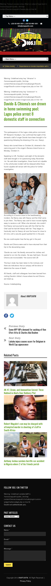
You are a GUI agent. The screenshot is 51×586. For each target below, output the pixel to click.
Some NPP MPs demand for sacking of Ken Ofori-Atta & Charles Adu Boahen (27, 331)
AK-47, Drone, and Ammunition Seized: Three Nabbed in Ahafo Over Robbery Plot (24, 391)
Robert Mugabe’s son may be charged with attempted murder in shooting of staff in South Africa (23, 427)
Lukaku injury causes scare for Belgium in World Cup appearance (27, 343)
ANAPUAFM (23, 577)
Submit (8, 565)
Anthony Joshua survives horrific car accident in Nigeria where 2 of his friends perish (24, 462)
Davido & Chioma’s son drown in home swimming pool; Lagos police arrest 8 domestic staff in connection (25, 111)
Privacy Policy (25, 581)
